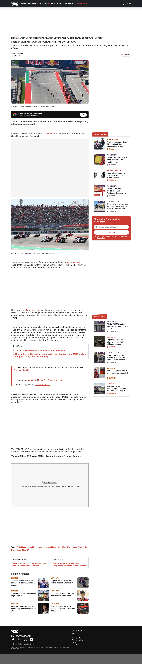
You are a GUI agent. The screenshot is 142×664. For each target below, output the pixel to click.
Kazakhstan (16, 550)
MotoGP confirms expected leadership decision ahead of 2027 (23, 608)
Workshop (82, 3)
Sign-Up (75, 644)
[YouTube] (32, 640)
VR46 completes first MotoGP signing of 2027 (23, 595)
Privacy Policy (101, 238)
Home (14, 38)
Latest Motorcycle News (31, 38)
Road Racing (112, 139)
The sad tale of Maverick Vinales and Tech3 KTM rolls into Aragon (63, 608)
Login (74, 642)
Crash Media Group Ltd (21, 644)
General (110, 384)
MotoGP (99, 38)
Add (83, 115)
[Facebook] (13, 640)
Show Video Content (49, 482)
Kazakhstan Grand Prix (77, 547)
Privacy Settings (77, 640)
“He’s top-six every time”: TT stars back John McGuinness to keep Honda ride (117, 144)
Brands (69, 3)
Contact (74, 636)
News (23, 3)
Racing (43, 3)
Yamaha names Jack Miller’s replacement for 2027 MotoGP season (23, 583)
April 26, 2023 (43, 384)
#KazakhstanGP (21, 370)
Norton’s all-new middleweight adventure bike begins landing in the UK (117, 388)
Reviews (32, 3)
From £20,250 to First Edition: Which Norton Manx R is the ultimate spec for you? (116, 357)
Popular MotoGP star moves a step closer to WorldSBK (62, 582)
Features (56, 3)
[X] (26, 640)
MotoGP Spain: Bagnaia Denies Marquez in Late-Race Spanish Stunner (69, 565)
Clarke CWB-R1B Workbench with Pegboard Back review (116, 191)
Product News (113, 170)
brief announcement (32, 310)
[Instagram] (20, 640)
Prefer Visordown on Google (30, 113)
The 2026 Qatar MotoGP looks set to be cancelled (40, 350)
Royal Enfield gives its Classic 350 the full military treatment (116, 342)
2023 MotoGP (73, 262)
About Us (75, 633)
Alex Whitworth (17, 54)
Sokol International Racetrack (29, 547)
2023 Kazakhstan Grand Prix (54, 547)
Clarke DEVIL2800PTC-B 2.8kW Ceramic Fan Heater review (117, 160)
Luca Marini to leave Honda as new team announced (62, 595)
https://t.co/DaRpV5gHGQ (50, 380)
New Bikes (111, 337)
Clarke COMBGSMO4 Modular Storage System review (117, 326)
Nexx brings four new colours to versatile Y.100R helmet (116, 175)
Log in (128, 4)
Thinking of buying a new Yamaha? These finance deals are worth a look (117, 206)
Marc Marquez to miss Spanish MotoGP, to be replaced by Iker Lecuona (29, 565)
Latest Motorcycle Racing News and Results (69, 38)
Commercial (112, 201)
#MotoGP (32, 380)
